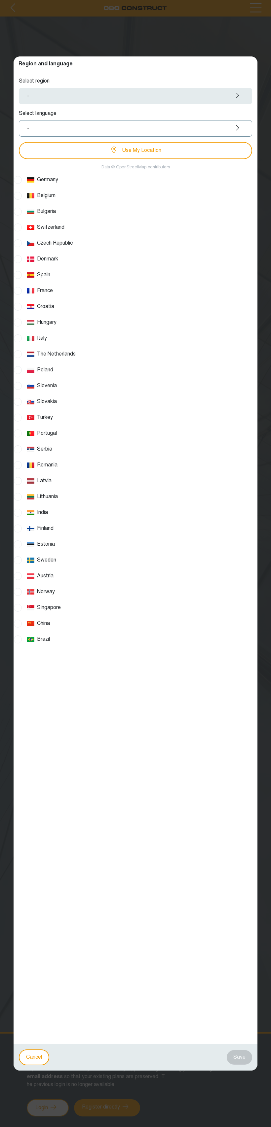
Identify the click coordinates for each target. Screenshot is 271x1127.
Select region (34, 81)
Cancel (34, 1057)
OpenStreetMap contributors (143, 167)
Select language (38, 113)
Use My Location (141, 150)
